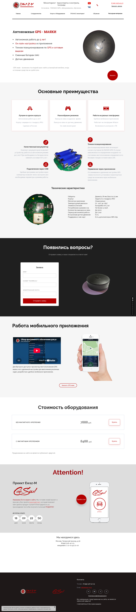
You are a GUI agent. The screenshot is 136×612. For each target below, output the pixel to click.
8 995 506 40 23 (117, 3)
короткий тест (34, 502)
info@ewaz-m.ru (86, 587)
